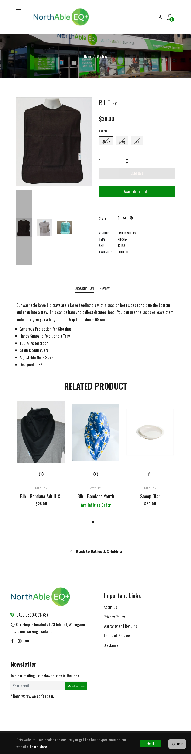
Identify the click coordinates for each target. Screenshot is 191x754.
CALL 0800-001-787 (32, 615)
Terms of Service (117, 635)
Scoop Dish (150, 496)
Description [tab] (84, 288)
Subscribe (76, 685)
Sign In (159, 17)
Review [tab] (105, 288)
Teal (137, 141)
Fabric (103, 130)
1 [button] (93, 522)
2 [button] (98, 522)
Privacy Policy (114, 617)
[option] (41, 460)
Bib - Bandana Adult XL (41, 496)
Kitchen (41, 488)
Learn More (38, 747)
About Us (110, 607)
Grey (122, 141)
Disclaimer (112, 645)
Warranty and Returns (120, 626)
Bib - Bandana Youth (95, 496)
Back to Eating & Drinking (98, 552)
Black (106, 141)
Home (87, 56)
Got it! (150, 743)
